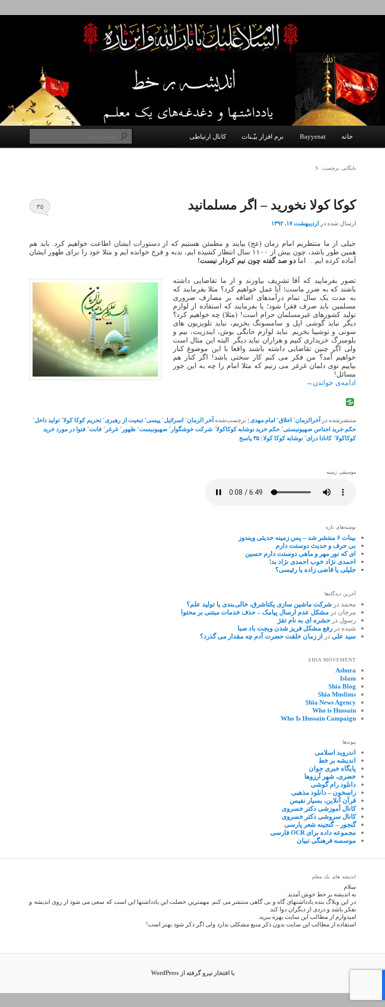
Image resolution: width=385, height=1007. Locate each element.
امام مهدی (262, 420)
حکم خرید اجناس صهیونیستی (319, 429)
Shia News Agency (330, 702)
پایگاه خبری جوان (332, 768)
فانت (95, 429)
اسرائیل (173, 420)
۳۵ (40, 206)
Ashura (345, 670)
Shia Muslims (337, 694)
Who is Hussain (334, 710)
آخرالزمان (307, 420)
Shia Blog (342, 686)
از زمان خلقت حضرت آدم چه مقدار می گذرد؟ (261, 636)
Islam (348, 678)
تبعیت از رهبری (124, 420)
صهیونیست (153, 429)
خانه (347, 136)
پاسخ (249, 438)
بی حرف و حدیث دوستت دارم (316, 545)
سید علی (344, 636)
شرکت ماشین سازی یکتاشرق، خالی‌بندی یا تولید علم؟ (259, 604)
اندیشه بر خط (337, 760)
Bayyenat (313, 136)
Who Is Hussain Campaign (318, 718)
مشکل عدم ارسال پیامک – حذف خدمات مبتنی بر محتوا (255, 612)
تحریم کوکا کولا (82, 420)
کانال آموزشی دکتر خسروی (319, 808)
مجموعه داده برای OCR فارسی (313, 832)
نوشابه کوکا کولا (283, 438)
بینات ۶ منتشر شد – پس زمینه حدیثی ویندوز (297, 537)
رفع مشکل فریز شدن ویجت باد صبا (285, 628)
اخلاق (285, 420)
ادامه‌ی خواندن (331, 383)
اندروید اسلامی (335, 752)
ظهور (129, 429)
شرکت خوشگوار (192, 429)
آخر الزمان (200, 420)
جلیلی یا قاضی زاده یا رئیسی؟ (315, 569)
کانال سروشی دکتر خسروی (319, 816)
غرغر (111, 429)
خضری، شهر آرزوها (330, 776)
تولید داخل (47, 420)
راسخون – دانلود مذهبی (323, 792)
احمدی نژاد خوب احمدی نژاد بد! (312, 561)
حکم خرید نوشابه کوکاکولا (248, 429)
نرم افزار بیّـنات (263, 136)
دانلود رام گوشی (333, 784)
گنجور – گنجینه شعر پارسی (320, 824)
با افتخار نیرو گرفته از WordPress (193, 972)
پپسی (153, 420)
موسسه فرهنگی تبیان (326, 840)
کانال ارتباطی (207, 136)
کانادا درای (319, 438)
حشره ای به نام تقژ (304, 620)
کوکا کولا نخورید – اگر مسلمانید (272, 205)
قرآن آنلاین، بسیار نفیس (323, 800)
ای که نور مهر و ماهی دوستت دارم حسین (300, 553)
